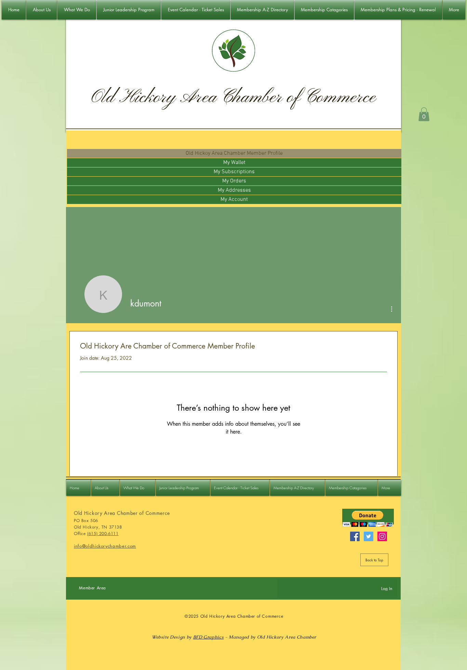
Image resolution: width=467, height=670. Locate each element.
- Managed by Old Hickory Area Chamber (270, 637)
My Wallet (234, 162)
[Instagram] (382, 536)
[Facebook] (355, 536)
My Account (234, 199)
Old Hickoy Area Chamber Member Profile (234, 153)
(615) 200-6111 (102, 533)
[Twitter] (368, 536)
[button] (424, 114)
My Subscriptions (234, 171)
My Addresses (234, 190)
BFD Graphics (208, 637)
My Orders (234, 181)
